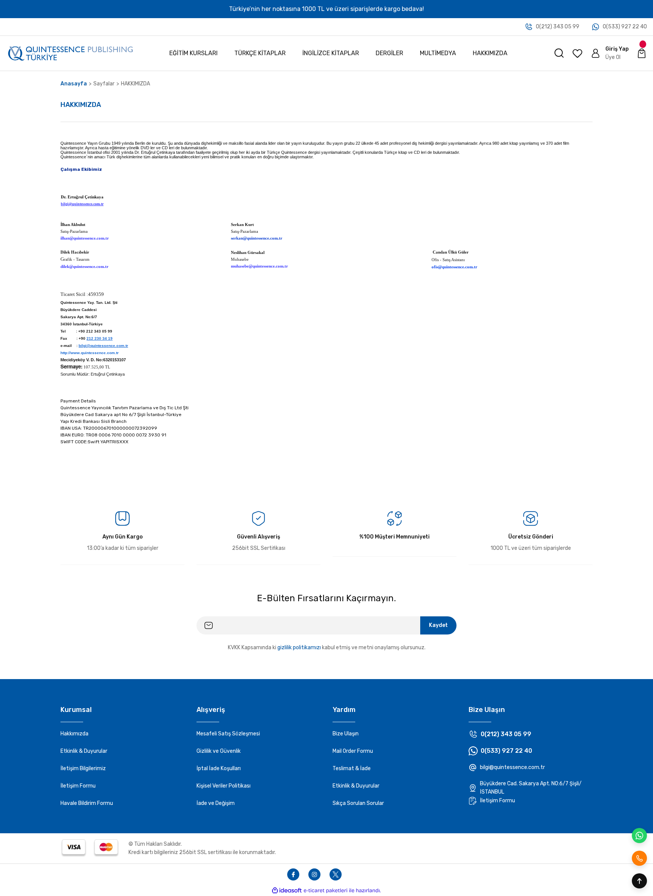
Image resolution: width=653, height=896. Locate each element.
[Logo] (70, 53)
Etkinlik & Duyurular (83, 751)
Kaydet (438, 625)
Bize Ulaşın (346, 733)
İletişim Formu (78, 786)
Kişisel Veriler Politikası (224, 786)
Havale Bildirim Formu (86, 803)
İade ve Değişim (216, 803)
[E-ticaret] (325, 890)
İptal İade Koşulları (219, 768)
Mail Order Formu (353, 751)
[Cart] (641, 53)
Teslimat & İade (352, 768)
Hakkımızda (74, 733)
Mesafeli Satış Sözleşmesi (228, 733)
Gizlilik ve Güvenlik (219, 751)
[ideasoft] (287, 890)
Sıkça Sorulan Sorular (358, 803)
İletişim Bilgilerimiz (83, 768)
